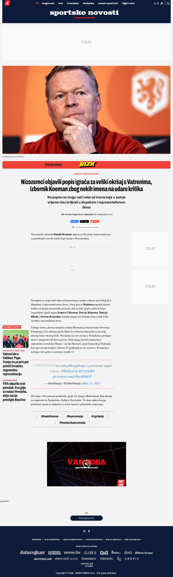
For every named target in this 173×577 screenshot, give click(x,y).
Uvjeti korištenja (52, 540)
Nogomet (48, 3)
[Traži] (168, 4)
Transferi (73, 3)
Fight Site (128, 3)
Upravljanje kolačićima (86, 546)
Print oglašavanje (132, 540)
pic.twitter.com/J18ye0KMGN (72, 376)
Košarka (88, 3)
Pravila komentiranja (72, 540)
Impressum (36, 540)
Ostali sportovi (108, 3)
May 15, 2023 (91, 383)
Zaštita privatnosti (94, 540)
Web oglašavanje (113, 540)
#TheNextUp (70, 371)
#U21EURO (86, 371)
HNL (61, 3)
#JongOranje (77, 365)
